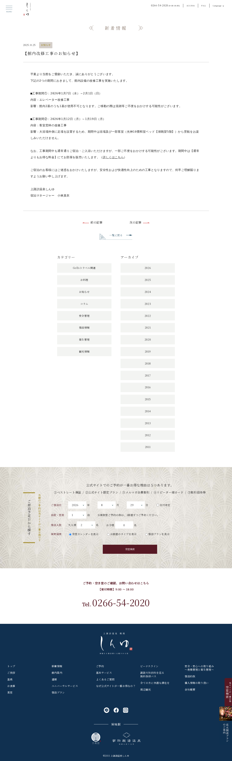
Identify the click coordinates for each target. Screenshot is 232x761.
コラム (84, 304)
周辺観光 (145, 689)
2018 (148, 363)
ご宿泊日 (56, 505)
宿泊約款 (190, 676)
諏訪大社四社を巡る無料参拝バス (152, 674)
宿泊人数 (56, 525)
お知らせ (46, 45)
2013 (148, 423)
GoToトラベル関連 (84, 268)
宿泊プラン (58, 692)
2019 (148, 351)
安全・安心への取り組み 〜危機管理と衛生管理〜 (199, 668)
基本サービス (104, 672)
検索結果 (56, 534)
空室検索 (130, 549)
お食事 (11, 686)
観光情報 (84, 351)
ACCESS (191, 5)
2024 (148, 292)
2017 (148, 375)
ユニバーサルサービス (65, 686)
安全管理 (84, 316)
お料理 (84, 280)
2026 (148, 268)
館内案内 (57, 672)
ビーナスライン (149, 666)
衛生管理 (84, 339)
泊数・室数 (57, 515)
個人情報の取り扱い (197, 683)
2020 (148, 339)
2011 (148, 447)
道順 (54, 679)
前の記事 (96, 222)
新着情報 (57, 666)
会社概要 (190, 689)
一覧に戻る (116, 235)
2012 (148, 435)
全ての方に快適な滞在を (154, 683)
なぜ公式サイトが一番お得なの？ (116, 686)
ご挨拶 (11, 672)
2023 (148, 304)
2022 (148, 316)
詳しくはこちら (113, 157)
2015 (148, 399)
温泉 (10, 679)
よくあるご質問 (105, 679)
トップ (11, 666)
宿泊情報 (84, 327)
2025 (148, 280)
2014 (148, 411)
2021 (148, 327)
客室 (10, 692)
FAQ (203, 5)
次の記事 (135, 222)
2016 (148, 387)
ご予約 (100, 666)
